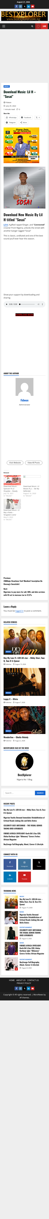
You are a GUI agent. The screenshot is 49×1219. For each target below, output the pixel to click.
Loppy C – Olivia (11, 699)
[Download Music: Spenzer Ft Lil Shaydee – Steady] (12, 480)
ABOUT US (21, 980)
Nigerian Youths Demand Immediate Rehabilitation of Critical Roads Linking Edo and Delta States (24, 819)
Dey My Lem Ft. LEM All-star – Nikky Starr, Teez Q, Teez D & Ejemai (24, 659)
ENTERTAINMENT (26, 927)
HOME (12, 980)
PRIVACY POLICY (24, 983)
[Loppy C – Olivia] (24, 682)
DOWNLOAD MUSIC (24, 314)
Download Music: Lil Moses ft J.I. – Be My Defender (31, 488)
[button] (3, 26)
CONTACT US (33, 980)
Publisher (8, 664)
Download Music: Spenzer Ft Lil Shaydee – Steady (10, 488)
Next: (24, 591)
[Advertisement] (24, 54)
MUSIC (6, 86)
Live (44, 26)
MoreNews (38, 994)
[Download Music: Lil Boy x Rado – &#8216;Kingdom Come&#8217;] (12, 504)
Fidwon (8, 102)
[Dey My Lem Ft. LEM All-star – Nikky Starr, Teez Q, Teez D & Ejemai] (24, 641)
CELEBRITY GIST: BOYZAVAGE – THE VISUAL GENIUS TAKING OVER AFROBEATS (23, 827)
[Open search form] (32, 26)
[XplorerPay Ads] (21, 145)
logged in (19, 611)
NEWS (22, 912)
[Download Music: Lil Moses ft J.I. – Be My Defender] (32, 480)
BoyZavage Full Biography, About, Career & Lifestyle (23, 844)
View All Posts (34, 462)
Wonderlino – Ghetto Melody (16, 737)
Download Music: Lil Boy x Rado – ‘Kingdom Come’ (12, 512)
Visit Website (15, 462)
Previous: (23, 581)
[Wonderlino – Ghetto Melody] (24, 720)
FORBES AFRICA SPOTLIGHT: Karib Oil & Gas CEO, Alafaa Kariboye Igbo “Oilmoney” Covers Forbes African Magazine (22, 836)
